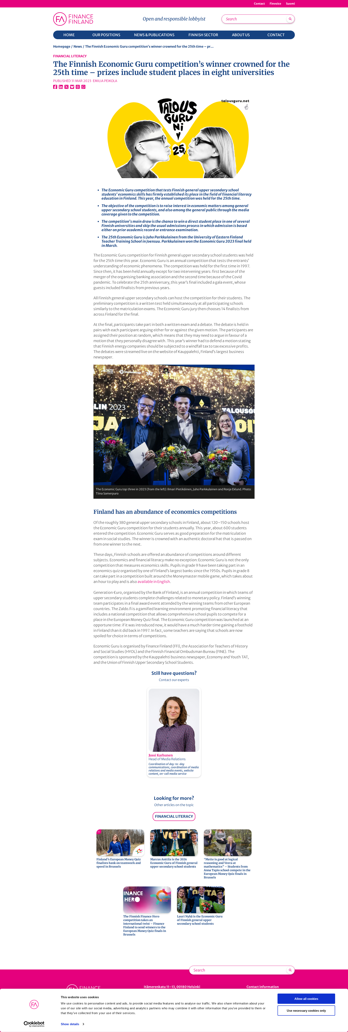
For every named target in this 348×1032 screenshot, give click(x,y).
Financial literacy (70, 56)
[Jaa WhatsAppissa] (83, 87)
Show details (70, 1024)
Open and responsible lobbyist (174, 19)
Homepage (61, 46)
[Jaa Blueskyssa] (72, 87)
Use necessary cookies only (306, 1010)
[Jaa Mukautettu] (78, 87)
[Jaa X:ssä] (66, 87)
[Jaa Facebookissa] (55, 87)
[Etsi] (290, 19)
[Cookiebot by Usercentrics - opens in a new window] (34, 1024)
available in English (154, 581)
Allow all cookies (306, 998)
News (78, 46)
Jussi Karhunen (161, 755)
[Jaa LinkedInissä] (61, 87)
